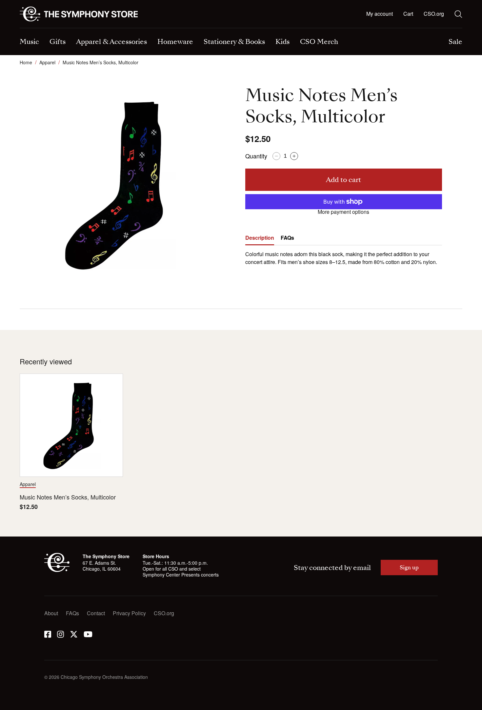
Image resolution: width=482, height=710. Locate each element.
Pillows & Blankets (155, 28)
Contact (96, 613)
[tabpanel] (343, 255)
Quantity (256, 156)
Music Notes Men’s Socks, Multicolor (68, 497)
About (51, 613)
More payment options (343, 211)
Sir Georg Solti (265, 28)
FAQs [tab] (287, 237)
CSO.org (434, 13)
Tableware (32, 28)
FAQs (72, 613)
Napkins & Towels (41, 28)
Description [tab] (259, 237)
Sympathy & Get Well (272, 28)
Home (26, 62)
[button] (408, 14)
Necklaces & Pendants (160, 28)
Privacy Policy (129, 613)
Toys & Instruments (42, 28)
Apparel (47, 62)
